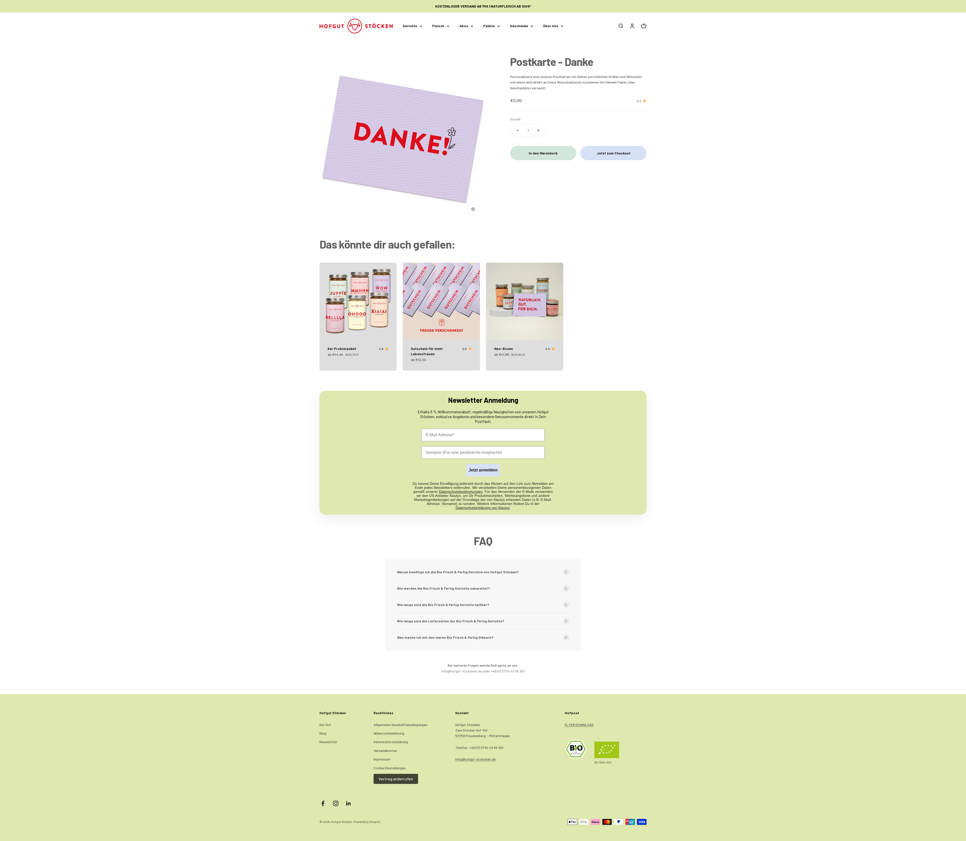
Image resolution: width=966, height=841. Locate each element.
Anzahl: (516, 119)
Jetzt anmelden (483, 470)
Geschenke (519, 26)
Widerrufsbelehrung (389, 733)
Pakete (489, 26)
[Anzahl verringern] (517, 130)
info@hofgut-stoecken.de (475, 759)
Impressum (382, 759)
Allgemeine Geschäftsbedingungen (400, 725)
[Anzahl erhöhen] (538, 130)
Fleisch (438, 26)
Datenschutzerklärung (391, 742)
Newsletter (328, 742)
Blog (322, 733)
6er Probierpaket (342, 348)
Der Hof (325, 725)
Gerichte (410, 26)
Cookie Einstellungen (390, 768)
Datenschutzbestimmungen (460, 492)
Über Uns (550, 26)
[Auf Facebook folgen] (322, 803)
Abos (463, 26)
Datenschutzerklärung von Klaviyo (483, 508)
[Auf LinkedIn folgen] (348, 803)
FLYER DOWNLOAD (579, 725)
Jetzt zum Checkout (613, 153)
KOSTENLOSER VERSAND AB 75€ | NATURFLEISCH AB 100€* (483, 6)
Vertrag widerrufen (396, 778)
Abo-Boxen (503, 348)
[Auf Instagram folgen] (335, 803)
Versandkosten (385, 750)
